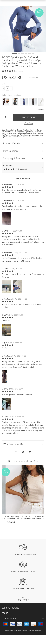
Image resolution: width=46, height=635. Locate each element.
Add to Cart (28, 117)
